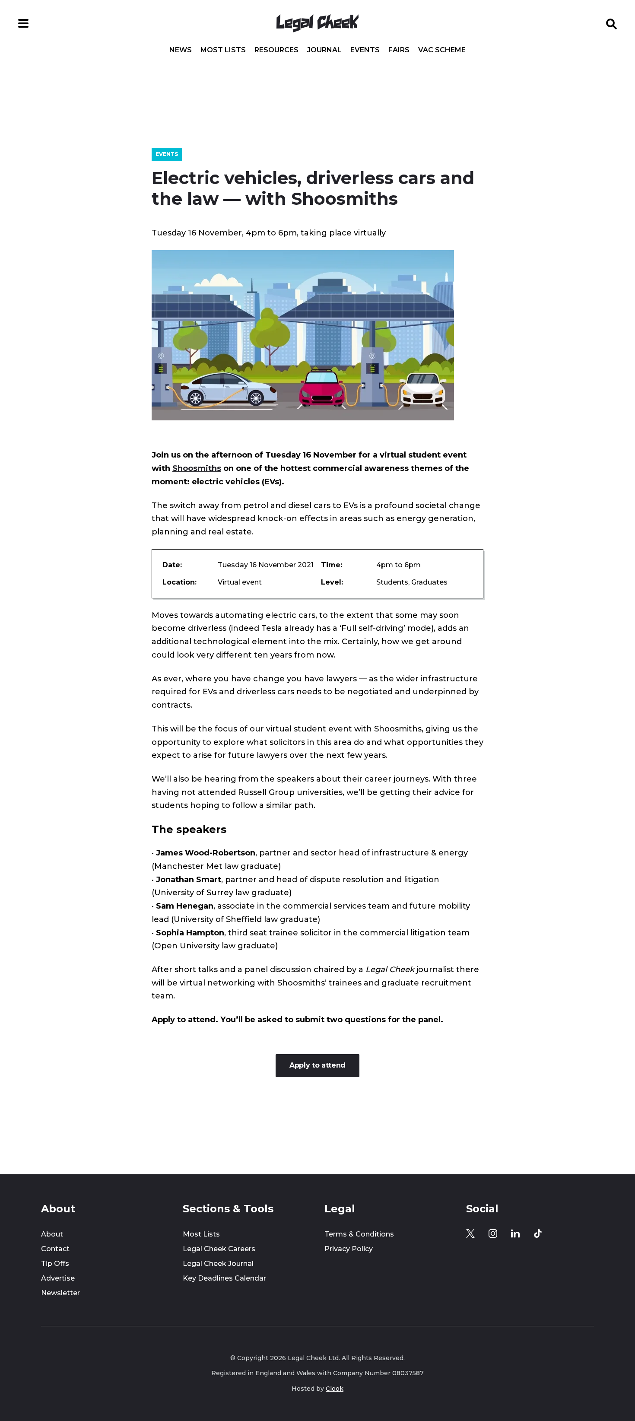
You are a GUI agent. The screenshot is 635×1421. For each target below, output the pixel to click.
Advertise (58, 1278)
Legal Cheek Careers (219, 1249)
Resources (276, 50)
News (180, 50)
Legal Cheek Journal (218, 1263)
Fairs (399, 50)
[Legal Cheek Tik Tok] (537, 1233)
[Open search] (611, 23)
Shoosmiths (196, 468)
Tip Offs (55, 1263)
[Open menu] (23, 23)
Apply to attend (317, 1065)
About (52, 1234)
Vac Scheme (442, 50)
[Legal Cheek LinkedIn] (515, 1233)
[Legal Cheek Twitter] (470, 1233)
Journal (324, 50)
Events (365, 50)
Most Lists (223, 50)
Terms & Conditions (359, 1234)
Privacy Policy (348, 1249)
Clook (334, 1388)
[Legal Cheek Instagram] (493, 1233)
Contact (55, 1249)
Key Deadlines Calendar (224, 1278)
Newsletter (60, 1293)
